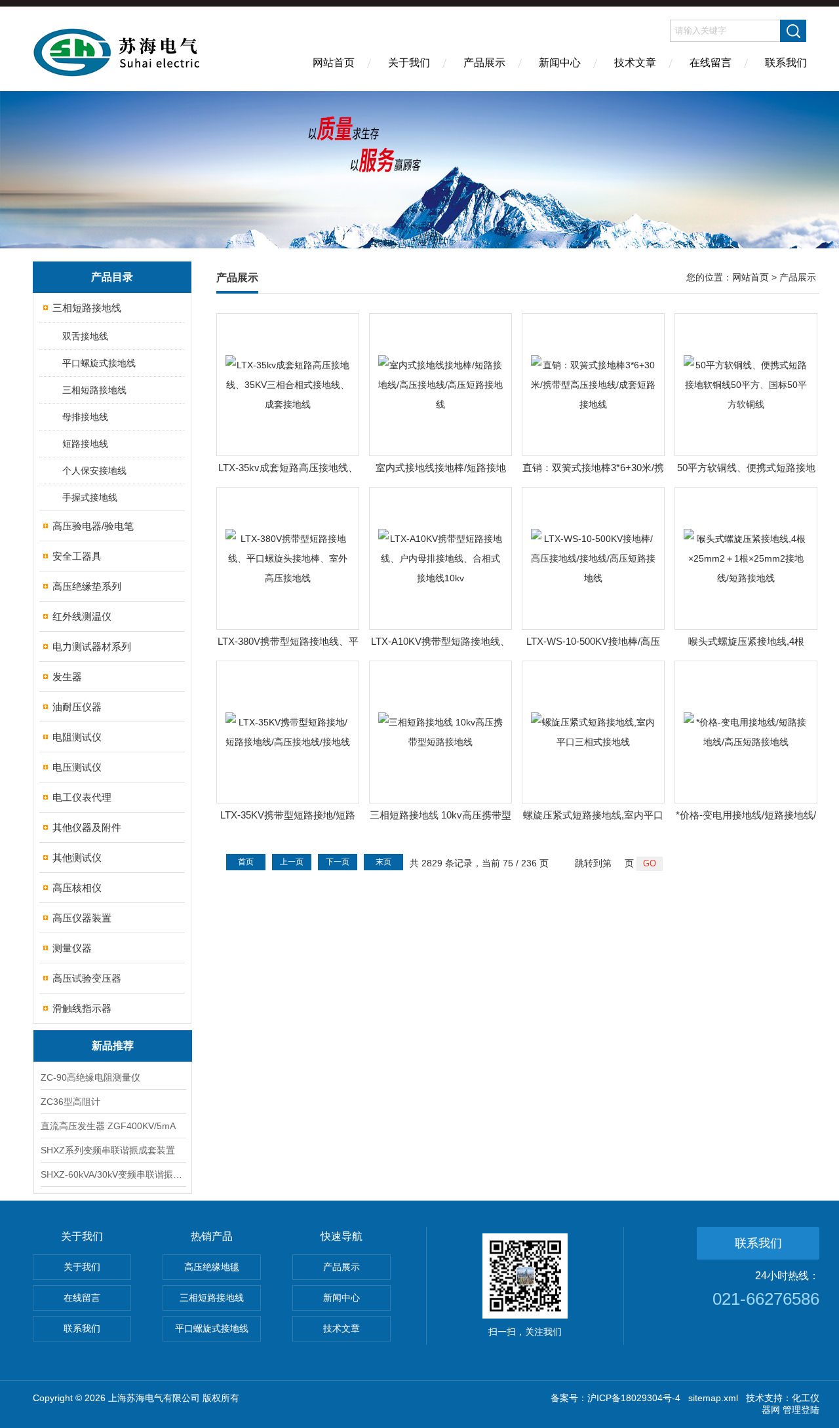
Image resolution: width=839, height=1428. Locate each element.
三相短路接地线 (86, 307)
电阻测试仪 (77, 737)
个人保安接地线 (94, 470)
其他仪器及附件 (86, 827)
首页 (246, 861)
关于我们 (409, 62)
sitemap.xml (713, 1398)
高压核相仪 (77, 887)
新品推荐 (113, 1045)
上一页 (291, 861)
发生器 (67, 676)
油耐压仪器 (77, 706)
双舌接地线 (85, 336)
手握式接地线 (89, 497)
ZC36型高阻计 (70, 1101)
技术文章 (635, 62)
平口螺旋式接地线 (99, 363)
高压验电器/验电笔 (93, 525)
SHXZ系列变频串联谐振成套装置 (108, 1150)
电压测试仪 (77, 767)
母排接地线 (85, 417)
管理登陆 (801, 1409)
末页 (383, 861)
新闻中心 (560, 62)
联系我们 (786, 62)
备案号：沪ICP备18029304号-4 (615, 1398)
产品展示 (484, 62)
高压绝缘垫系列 (86, 586)
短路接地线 (85, 443)
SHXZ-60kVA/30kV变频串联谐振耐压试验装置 (113, 1174)
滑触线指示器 (81, 1008)
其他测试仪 (77, 857)
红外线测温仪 (81, 616)
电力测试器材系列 (91, 646)
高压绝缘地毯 (211, 1267)
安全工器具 (77, 556)
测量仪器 (72, 948)
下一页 (337, 861)
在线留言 (711, 62)
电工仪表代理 (81, 797)
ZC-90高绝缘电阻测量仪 (90, 1077)
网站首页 (334, 62)
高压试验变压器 (86, 978)
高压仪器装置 (81, 917)
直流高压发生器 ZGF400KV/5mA (108, 1126)
